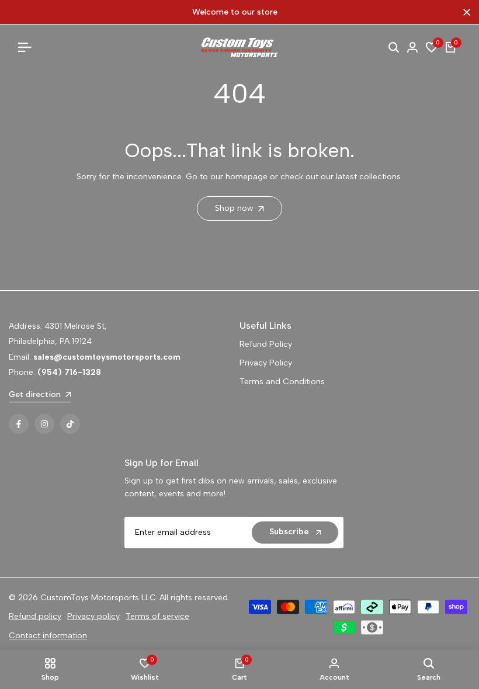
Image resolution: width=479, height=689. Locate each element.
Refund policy (35, 616)
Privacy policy (93, 616)
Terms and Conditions (282, 382)
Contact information (48, 636)
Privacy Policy (265, 363)
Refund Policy (265, 344)
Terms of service (157, 616)
